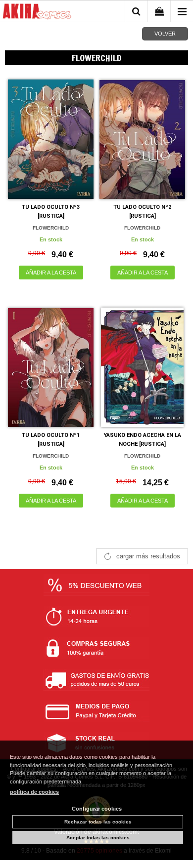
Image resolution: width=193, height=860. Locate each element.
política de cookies (34, 792)
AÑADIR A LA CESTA (51, 272)
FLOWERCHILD (51, 228)
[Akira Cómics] (37, 13)
